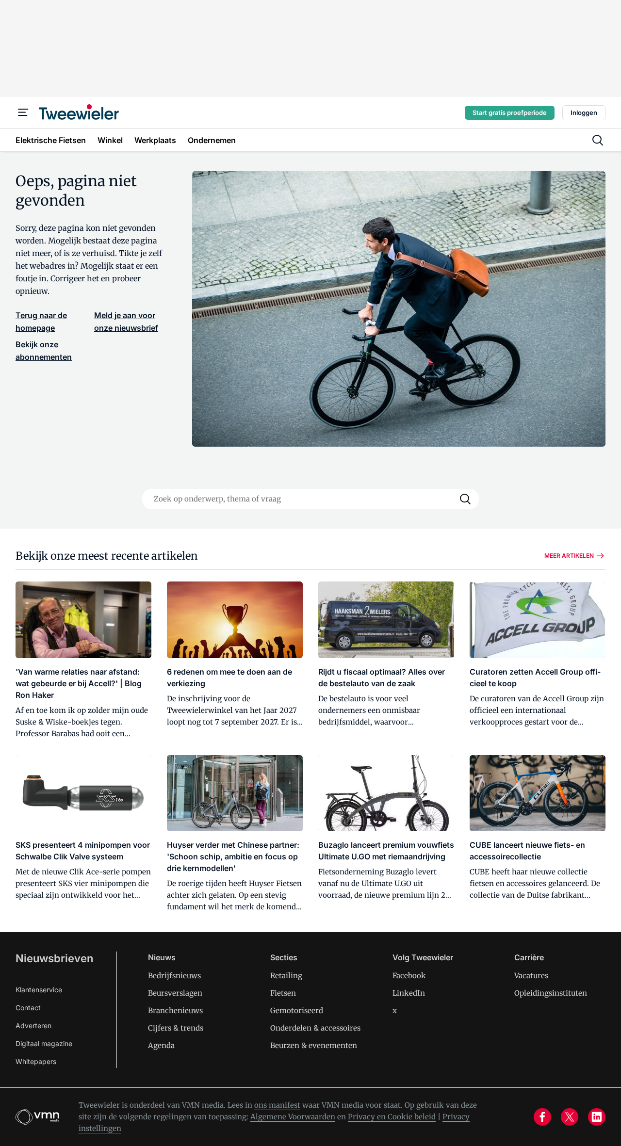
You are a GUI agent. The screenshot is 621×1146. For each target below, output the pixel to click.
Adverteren (33, 1025)
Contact (28, 1007)
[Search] (465, 499)
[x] (569, 1117)
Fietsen (283, 993)
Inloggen (584, 112)
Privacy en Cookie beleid (392, 1116)
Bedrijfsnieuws (174, 975)
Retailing (286, 975)
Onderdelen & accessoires (315, 1028)
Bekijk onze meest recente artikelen (107, 556)
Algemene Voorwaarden (292, 1116)
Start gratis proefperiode (510, 112)
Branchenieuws (175, 1010)
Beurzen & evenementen (313, 1045)
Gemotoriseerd (296, 1010)
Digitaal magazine (44, 1043)
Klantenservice (39, 989)
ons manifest (277, 1105)
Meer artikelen (569, 555)
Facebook (409, 975)
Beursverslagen (175, 993)
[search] (597, 140)
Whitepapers (36, 1061)
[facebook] (542, 1117)
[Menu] (23, 112)
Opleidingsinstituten (550, 993)
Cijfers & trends (175, 1028)
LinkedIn (408, 993)
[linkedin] (596, 1117)
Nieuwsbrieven (54, 958)
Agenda (161, 1045)
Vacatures (531, 975)
